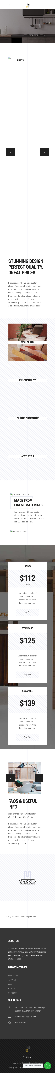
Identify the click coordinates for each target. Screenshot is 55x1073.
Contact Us (12, 993)
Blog (10, 984)
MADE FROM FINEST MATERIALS (28, 502)
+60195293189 (20, 1022)
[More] (27, 351)
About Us (12, 980)
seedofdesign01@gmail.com (25, 1017)
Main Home (13, 975)
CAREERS (12, 988)
